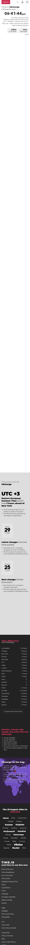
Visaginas (6, 848)
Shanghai (5, 696)
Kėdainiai (23, 828)
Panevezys (19, 835)
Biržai (13, 818)
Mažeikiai (22, 831)
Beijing (12, 30)
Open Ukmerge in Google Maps (14, 774)
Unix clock (5, 925)
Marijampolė (9, 831)
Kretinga (5, 828)
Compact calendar (8, 897)
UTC (3, 662)
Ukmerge (22, 841)
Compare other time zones (13, 711)
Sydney (4, 705)
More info (5, 23)
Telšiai (14, 841)
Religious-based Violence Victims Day (15, 19)
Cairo (3, 679)
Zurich (4, 676)
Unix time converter (9, 928)
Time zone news (8, 914)
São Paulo (5, 659)
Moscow (4, 685)
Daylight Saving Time (10, 881)
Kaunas (9, 825)
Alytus (6, 818)
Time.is (5, 2)
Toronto (4, 657)
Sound (4, 903)
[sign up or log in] (22, 3)
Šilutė (24, 848)
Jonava (19, 821)
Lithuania (15, 812)
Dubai (4, 688)
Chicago (4, 651)
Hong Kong (5, 693)
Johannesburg (6, 671)
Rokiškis (23, 838)
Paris (3, 674)
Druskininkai (22, 818)
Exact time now (7, 869)
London (4, 668)
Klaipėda (20, 825)
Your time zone (7, 875)
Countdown (6, 888)
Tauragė (6, 841)
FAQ (3, 939)
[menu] (27, 2)
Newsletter (6, 917)
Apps (3, 908)
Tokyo (23, 30)
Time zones (6, 878)
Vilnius (18, 844)
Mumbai (4, 690)
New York (5, 654)
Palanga (8, 834)
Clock (4, 885)
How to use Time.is (9, 942)
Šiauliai (15, 848)
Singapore (5, 699)
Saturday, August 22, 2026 (19, 17)
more (26, 34)
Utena (8, 845)
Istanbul (4, 682)
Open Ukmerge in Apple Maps (14, 780)
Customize (6, 933)
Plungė (5, 838)
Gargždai (10, 821)
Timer (4, 891)
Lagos (3, 665)
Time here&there (8, 872)
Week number (7, 900)
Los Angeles (6, 648)
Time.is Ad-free (7, 936)
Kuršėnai (14, 828)
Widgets (5, 911)
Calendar (5, 894)
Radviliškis (14, 838)
